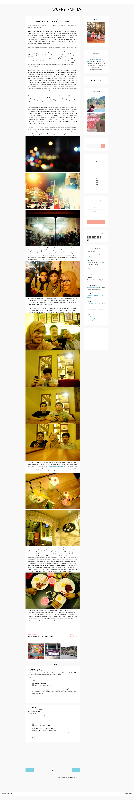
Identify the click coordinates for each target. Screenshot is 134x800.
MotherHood (90, 272)
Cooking (89, 262)
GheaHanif (100, 270)
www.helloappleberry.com (56, 466)
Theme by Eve (128, 793)
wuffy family (67, 10)
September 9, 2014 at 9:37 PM (35, 670)
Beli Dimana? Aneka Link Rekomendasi (37, 2)
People (89, 256)
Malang (89, 287)
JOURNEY (41, 636)
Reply (29, 677)
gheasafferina (40, 683)
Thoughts (95, 254)
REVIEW (51, 636)
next (29, 770)
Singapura (89, 295)
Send (96, 222)
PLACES (46, 636)
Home (4, 2)
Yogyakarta (95, 287)
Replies (35, 680)
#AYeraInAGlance (91, 320)
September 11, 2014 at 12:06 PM (35, 709)
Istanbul (89, 297)
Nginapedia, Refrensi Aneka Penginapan (62, 2)
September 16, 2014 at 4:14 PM (42, 725)
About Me (20, 2)
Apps (98, 303)
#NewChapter (90, 317)
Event (102, 254)
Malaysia (96, 295)
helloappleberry (97, 59)
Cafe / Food (90, 303)
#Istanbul (100, 317)
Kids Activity (100, 272)
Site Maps (12, 2)
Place (95, 303)
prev (75, 770)
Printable (89, 309)
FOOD (36, 636)
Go (103, 146)
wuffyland (89, 61)
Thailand (102, 295)
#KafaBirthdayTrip (91, 319)
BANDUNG (31, 636)
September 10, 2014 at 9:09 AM (42, 685)
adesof (34, 707)
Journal (88, 254)
